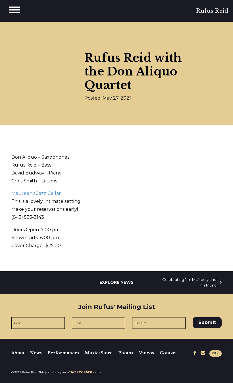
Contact (168, 352)
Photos (125, 352)
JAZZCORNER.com (85, 372)
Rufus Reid (212, 10)
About (17, 352)
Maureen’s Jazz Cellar (36, 193)
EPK (215, 353)
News (36, 352)
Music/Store (99, 352)
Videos (146, 352)
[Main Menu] (14, 11)
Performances (63, 352)
